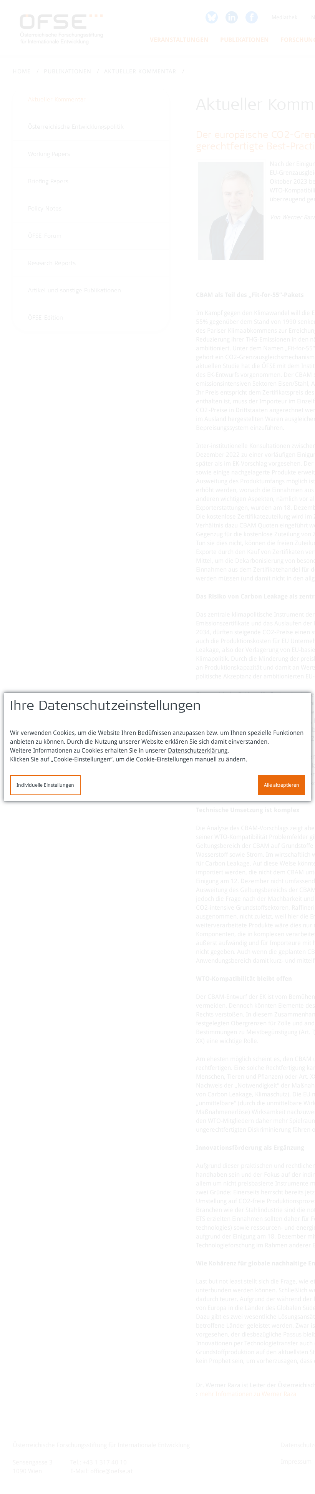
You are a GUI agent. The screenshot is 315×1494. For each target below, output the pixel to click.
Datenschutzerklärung (197, 750)
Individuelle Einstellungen (45, 785)
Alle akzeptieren (281, 785)
